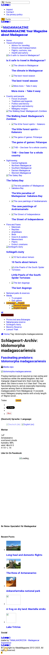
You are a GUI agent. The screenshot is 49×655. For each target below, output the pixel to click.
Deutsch (25, 305)
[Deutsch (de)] (13, 424)
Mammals (15, 227)
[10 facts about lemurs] (22, 257)
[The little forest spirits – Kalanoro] (28, 124)
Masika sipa (8, 367)
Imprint (9, 9)
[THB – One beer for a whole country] (29, 147)
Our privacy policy (14, 14)
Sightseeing (11, 160)
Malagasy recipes (19, 108)
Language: (11, 303)
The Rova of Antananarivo (21, 573)
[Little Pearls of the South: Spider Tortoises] (29, 270)
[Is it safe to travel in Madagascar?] (23, 55)
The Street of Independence (27, 219)
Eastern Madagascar (20, 170)
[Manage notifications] (6, 649)
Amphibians (16, 232)
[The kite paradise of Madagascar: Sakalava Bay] (29, 188)
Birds (13, 234)
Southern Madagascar (21, 168)
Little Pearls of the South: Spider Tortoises (26, 276)
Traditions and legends (21, 101)
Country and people (15, 96)
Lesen (18, 400)
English (23, 308)
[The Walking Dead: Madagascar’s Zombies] (26, 111)
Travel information (14, 43)
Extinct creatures (19, 244)
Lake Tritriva (13, 627)
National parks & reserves (18, 293)
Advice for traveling (20, 45)
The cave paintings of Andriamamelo (23, 208)
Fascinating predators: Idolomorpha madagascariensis (23, 359)
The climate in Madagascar (27, 70)
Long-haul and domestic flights (24, 555)
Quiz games (16, 300)
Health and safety (19, 53)
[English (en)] (28, 424)
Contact (10, 12)
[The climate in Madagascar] (24, 65)
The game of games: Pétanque (29, 142)
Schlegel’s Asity (15, 252)
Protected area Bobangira (18, 319)
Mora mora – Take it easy (25, 91)
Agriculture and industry (22, 106)
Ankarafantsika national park (23, 591)
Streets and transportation (23, 48)
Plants (14, 242)
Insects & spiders (19, 237)
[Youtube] (7, 5)
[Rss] (2, 5)
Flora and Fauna (13, 224)
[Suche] (3, 2)
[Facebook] (3, 5)
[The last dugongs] (20, 283)
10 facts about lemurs (24, 262)
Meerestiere (17, 239)
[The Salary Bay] (14, 175)
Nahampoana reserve (15, 322)
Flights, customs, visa (21, 50)
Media (9, 295)
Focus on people (19, 99)
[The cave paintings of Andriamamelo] (29, 201)
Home (9, 40)
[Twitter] (5, 5)
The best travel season (24, 80)
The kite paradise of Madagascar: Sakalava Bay (26, 195)
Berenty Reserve (14, 327)
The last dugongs (21, 288)
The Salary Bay (14, 180)
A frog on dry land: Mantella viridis (26, 609)
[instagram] (9, 5)
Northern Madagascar (21, 165)
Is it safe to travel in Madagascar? (26, 60)
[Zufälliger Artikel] (2, 312)
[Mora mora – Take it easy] (24, 86)
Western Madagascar (21, 173)
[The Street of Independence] (25, 214)
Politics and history (20, 103)
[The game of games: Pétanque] (26, 137)
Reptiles (15, 229)
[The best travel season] (23, 76)
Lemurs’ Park (12, 329)
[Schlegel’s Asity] (14, 247)
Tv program (16, 298)
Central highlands (19, 163)
